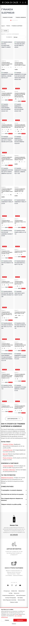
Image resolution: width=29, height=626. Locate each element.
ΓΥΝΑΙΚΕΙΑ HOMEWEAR (21, 17)
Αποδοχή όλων (20, 620)
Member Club (14, 590)
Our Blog (10, 593)
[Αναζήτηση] (20, 2)
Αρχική (3, 25)
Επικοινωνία (16, 593)
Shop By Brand (21, 590)
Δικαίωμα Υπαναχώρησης (10, 597)
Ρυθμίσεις (14, 623)
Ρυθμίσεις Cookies (14, 602)
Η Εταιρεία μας (7, 590)
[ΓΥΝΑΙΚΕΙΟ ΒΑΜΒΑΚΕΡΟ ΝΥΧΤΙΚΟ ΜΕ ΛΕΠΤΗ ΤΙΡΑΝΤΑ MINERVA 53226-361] (7, 177)
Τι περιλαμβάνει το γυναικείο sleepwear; (11, 490)
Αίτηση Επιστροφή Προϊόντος (8, 595)
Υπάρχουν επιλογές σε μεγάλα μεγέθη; (11, 504)
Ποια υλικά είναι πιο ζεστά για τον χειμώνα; (12, 494)
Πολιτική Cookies (21, 599)
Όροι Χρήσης (20, 597)
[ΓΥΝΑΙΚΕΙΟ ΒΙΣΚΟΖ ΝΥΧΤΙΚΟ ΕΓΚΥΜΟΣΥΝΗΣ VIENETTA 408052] (7, 50)
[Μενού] (3, 2)
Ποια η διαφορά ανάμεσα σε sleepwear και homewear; (12, 499)
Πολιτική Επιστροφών (21, 595)
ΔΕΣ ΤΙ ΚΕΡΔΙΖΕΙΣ (14, 534)
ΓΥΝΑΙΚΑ (8, 25)
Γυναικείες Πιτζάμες (8, 17)
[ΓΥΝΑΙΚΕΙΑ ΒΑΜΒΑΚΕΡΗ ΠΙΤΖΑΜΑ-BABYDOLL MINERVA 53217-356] (20, 177)
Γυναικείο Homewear (8, 466)
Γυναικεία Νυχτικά (7, 450)
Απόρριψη (7, 620)
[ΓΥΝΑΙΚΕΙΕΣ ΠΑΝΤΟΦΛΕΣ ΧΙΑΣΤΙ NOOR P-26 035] (20, 300)
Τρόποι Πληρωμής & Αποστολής (9, 599)
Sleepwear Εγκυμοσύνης (7, 477)
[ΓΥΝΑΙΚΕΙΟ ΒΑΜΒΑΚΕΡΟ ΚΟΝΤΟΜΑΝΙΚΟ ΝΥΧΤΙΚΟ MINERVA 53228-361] (20, 145)
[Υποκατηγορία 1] (10, 20)
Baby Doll (5, 454)
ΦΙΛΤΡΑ (5, 30)
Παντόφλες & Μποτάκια (9, 469)
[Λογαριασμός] (23, 2)
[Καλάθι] (25, 2)
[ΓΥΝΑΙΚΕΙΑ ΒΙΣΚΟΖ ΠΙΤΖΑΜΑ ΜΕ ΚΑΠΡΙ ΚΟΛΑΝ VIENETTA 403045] (20, 50)
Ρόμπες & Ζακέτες (7, 458)
